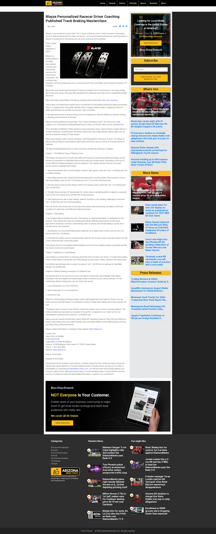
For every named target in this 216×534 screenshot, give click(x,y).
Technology (55, 461)
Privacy (90, 531)
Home (103, 3)
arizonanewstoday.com (110, 531)
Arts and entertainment (60, 447)
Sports (143, 3)
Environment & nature (59, 453)
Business (153, 3)
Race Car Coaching (109, 100)
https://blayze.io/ (95, 329)
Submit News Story (151, 43)
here (122, 124)
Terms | (84, 531)
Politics (122, 3)
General (112, 3)
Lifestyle (133, 3)
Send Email (55, 339)
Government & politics (59, 458)
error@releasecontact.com (77, 369)
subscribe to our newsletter (151, 78)
